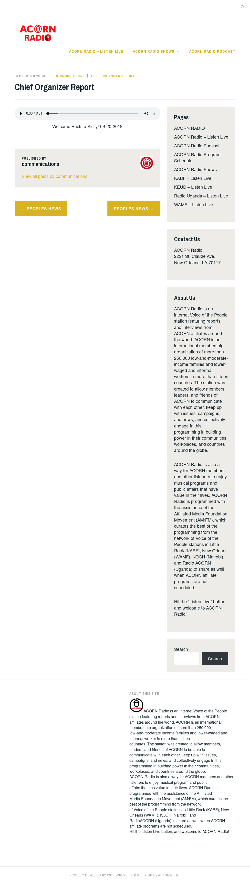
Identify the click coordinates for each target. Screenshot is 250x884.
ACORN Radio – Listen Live (96, 51)
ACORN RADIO (189, 128)
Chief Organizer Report (113, 76)
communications (70, 76)
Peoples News (44, 208)
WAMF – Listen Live (193, 204)
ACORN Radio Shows (153, 51)
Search (181, 649)
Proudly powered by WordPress (99, 875)
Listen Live (151, 831)
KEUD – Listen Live (193, 187)
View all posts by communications (54, 176)
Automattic (169, 875)
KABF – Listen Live (192, 178)
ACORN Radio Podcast (212, 51)
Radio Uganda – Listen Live (201, 195)
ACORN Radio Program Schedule (197, 157)
